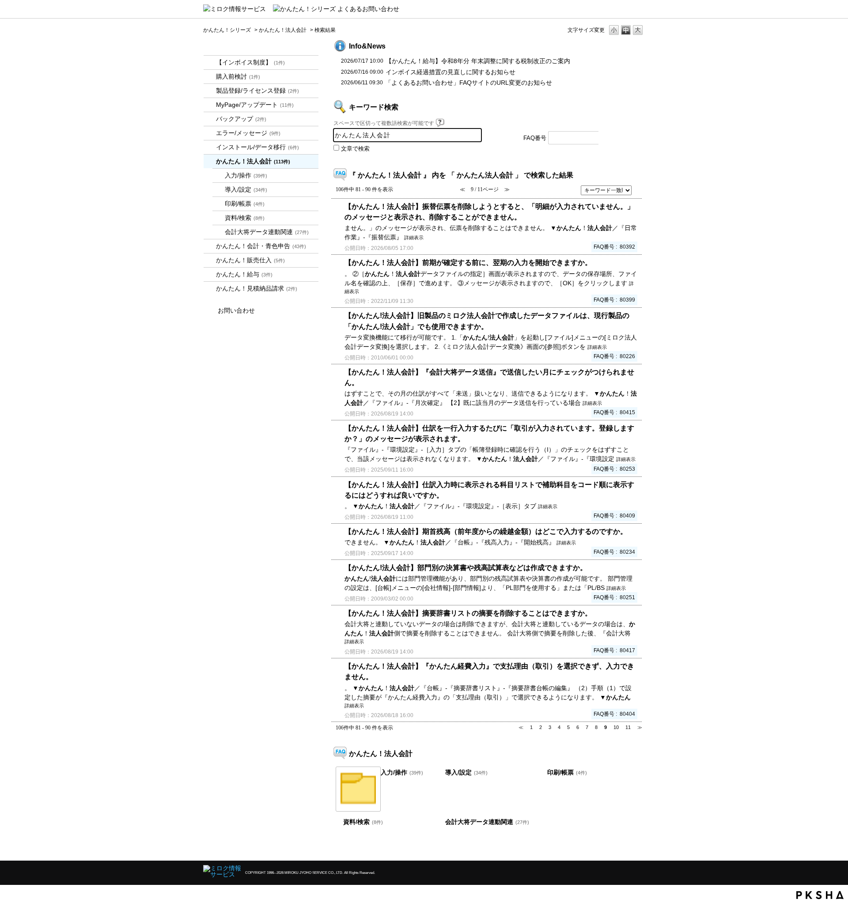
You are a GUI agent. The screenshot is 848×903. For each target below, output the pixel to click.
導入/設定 (246, 189)
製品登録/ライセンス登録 (257, 90)
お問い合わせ (236, 310)
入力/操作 (246, 175)
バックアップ (241, 118)
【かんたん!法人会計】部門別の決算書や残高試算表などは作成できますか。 (465, 567)
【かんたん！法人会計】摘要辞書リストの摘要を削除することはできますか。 (468, 613)
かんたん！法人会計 (283, 30)
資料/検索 (245, 217)
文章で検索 (355, 149)
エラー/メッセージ (248, 132)
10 (616, 727)
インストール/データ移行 (257, 147)
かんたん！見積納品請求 (256, 288)
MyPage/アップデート (255, 104)
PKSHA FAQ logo (820, 895)
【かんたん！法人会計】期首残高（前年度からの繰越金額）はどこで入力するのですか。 (485, 531)
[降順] (638, 194)
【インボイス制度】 (250, 62)
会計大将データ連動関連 (267, 231)
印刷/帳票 (245, 203)
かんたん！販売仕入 (250, 260)
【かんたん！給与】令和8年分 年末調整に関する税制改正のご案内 (478, 60)
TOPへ (623, 846)
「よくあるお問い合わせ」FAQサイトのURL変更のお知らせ (468, 82)
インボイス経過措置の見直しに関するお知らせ (450, 72)
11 (628, 727)
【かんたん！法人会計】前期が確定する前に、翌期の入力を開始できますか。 (468, 262)
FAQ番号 (534, 138)
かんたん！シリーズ (227, 30)
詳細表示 (414, 237)
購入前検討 (238, 76)
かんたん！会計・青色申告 (261, 245)
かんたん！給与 (244, 274)
